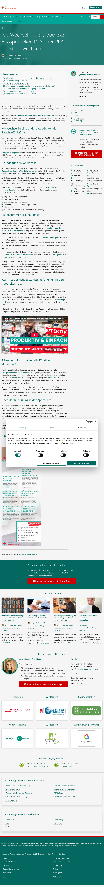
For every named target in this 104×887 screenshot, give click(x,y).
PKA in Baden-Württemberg (16, 796)
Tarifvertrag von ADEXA (17, 378)
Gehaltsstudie (7, 21)
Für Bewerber (25, 16)
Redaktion (84, 625)
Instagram (58, 873)
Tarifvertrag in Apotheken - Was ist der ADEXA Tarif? (37, 616)
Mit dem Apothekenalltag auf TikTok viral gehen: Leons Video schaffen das (64, 617)
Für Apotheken (41, 16)
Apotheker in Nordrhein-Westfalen (19, 793)
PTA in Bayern (59, 793)
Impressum (7, 858)
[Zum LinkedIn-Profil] (85, 97)
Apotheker (10, 820)
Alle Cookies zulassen (81, 463)
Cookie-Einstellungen (11, 869)
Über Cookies (82, 428)
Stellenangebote (8, 16)
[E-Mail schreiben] (80, 97)
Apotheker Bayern (13, 789)
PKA (7, 827)
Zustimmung (21, 428)
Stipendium (56, 16)
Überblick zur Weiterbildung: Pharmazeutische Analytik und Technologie (13, 617)
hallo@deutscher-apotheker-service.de (85, 669)
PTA (7, 823)
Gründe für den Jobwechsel (16, 81)
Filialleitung (58, 820)
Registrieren (97, 7)
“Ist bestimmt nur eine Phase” (17, 83)
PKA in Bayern (11, 800)
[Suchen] (102, 17)
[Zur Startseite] (2, 28)
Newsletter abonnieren (63, 862)
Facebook (58, 865)
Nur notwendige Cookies (51, 463)
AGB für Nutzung (9, 862)
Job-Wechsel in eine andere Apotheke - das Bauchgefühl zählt (29, 78)
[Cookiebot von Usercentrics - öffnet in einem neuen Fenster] (87, 421)
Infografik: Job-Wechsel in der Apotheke (21, 94)
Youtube (58, 876)
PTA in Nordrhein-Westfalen (64, 796)
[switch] (40, 455)
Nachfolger (58, 823)
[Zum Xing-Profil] (83, 97)
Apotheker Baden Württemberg (18, 786)
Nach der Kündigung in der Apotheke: (20, 91)
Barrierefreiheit (9, 873)
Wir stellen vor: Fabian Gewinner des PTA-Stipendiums (88, 617)
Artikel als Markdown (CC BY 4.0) (27, 554)
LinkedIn (58, 869)
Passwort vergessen (61, 858)
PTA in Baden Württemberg (64, 789)
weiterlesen (7, 642)
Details (52, 428)
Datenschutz (7, 865)
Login (83, 7)
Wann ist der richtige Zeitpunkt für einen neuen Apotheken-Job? (30, 86)
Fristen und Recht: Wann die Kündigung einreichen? (25, 88)
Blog (19, 21)
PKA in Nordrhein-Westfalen (64, 786)
